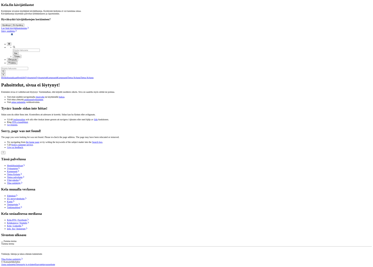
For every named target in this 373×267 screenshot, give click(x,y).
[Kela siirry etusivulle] (7, 38)
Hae (15, 53)
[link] (13, 77)
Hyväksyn (6, 25)
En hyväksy (18, 25)
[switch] (2, 241)
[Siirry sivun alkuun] (3, 152)
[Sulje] (3, 74)
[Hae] (3, 71)
